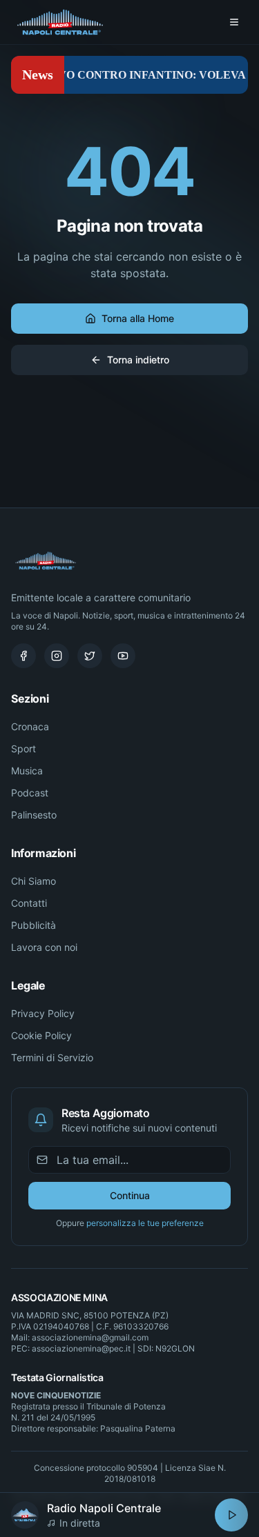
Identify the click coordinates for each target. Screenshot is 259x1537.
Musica (27, 770)
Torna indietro (138, 359)
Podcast (29, 792)
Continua (130, 1195)
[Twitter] (89, 655)
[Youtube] (123, 655)
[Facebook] (23, 655)
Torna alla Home (138, 318)
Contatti (29, 903)
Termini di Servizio (52, 1057)
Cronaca (30, 726)
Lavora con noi (44, 947)
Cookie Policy (41, 1035)
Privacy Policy (43, 1013)
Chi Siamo (33, 881)
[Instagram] (56, 655)
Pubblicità (33, 925)
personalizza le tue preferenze (145, 1223)
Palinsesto (34, 815)
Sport (23, 748)
